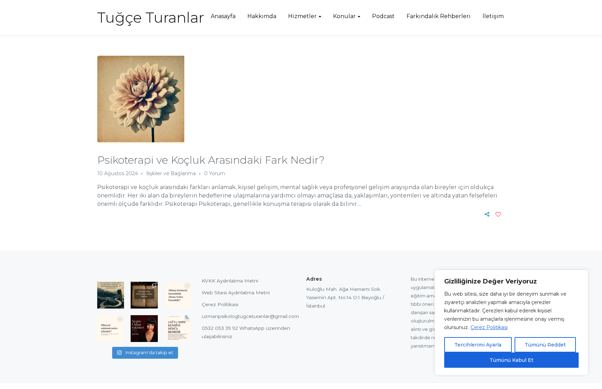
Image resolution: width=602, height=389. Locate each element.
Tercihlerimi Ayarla (477, 345)
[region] (511, 322)
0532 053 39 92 (220, 328)
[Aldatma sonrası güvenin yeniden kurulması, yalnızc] (177, 295)
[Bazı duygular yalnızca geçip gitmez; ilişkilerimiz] (144, 328)
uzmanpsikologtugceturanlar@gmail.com (250, 316)
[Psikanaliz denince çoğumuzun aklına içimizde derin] (144, 295)
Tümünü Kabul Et (511, 360)
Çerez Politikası (489, 327)
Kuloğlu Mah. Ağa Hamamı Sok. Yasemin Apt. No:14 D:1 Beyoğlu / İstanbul (345, 297)
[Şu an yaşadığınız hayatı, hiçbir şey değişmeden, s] (110, 295)
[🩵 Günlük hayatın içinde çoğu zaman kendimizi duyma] (177, 328)
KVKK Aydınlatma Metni (230, 280)
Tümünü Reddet (545, 345)
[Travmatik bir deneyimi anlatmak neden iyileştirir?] (110, 328)
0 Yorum (214, 173)
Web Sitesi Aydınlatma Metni (236, 292)
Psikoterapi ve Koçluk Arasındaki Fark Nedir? (211, 160)
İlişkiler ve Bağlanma (171, 173)
